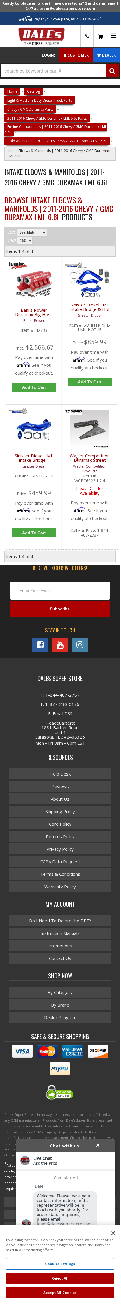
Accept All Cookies (59, 1292)
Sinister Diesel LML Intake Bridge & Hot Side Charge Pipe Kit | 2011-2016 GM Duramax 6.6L (89, 310)
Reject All (60, 1278)
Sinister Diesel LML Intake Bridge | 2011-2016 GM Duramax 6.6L (34, 461)
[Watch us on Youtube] (60, 645)
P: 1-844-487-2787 (60, 695)
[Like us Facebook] (40, 645)
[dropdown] (113, 36)
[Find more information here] (65, 1218)
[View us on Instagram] (80, 645)
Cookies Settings (60, 1263)
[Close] (113, 1233)
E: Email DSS (60, 713)
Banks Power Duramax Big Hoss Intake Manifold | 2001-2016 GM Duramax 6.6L (34, 315)
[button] (60, 70)
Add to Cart (34, 387)
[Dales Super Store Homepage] (41, 36)
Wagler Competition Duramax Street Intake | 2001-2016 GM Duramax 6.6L (90, 461)
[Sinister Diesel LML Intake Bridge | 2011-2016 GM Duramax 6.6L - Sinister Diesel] (18, 414)
